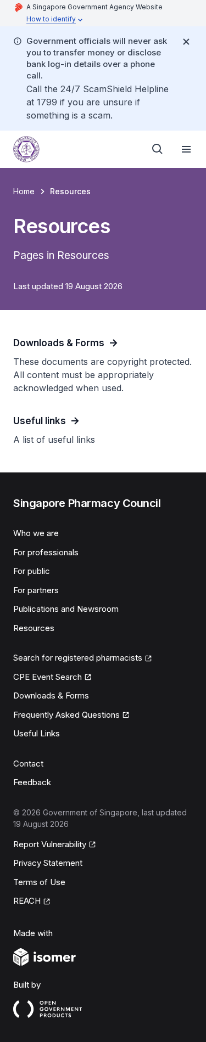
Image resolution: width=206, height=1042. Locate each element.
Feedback (32, 782)
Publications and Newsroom (66, 609)
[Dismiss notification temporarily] (186, 42)
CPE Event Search (47, 677)
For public (31, 571)
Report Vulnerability (49, 844)
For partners (36, 590)
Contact (28, 763)
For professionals (46, 552)
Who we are (36, 533)
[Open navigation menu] (186, 149)
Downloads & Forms (51, 695)
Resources (33, 628)
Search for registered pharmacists (77, 657)
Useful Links (36, 733)
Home (24, 191)
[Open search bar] (157, 149)
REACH (27, 900)
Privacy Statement (47, 863)
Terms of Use (39, 882)
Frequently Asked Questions (66, 714)
